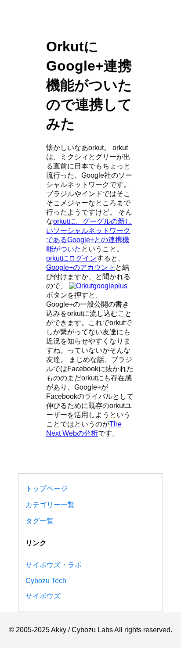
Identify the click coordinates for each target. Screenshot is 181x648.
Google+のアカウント (80, 267)
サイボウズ (43, 596)
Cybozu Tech (45, 580)
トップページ (46, 488)
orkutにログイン (71, 258)
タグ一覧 (39, 521)
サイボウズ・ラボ (53, 565)
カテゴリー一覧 (50, 504)
